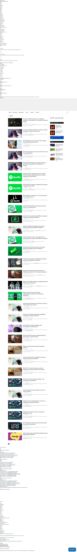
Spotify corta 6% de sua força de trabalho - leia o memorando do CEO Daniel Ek (33, 380)
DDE (0, 28)
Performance (2, 17)
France (1, 72)
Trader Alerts (2, 26)
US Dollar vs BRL (9, 85)
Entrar (1, 62)
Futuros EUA (1, 36)
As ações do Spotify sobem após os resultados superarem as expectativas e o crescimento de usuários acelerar (35, 120)
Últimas (10, 112)
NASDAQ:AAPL (37, 263)
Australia (1, 70)
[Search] (67, 112)
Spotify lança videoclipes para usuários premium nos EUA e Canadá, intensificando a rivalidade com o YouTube (34, 164)
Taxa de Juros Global (3, 44)
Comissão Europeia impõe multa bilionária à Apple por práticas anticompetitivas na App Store (35, 259)
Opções (1, 13)
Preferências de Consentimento (4, 524)
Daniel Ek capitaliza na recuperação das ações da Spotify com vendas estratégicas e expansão (34, 227)
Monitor (1, 2)
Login (8, 489)
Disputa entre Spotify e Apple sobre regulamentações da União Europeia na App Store (35, 282)
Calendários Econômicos (3, 43)
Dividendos (1, 15)
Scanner (1, 22)
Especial (37, 112)
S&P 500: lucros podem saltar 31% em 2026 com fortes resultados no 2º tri (59, 154)
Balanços (1, 14)
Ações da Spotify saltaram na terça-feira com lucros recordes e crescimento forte (34, 206)
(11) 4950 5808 (2, 64)
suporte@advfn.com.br (3, 65)
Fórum (1, 4)
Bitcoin (5, 89)
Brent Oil (6, 93)
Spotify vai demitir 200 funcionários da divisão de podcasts (34, 347)
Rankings (1, 528)
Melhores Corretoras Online (4, 522)
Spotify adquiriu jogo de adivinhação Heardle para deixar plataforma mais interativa (35, 434)
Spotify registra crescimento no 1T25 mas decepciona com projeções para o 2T (35, 196)
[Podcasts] (20, 541)
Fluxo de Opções (2, 30)
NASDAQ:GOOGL (28, 330)
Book (0, 3)
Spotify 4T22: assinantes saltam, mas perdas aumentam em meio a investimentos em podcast (34, 369)
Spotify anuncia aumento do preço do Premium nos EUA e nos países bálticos (35, 152)
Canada (1, 71)
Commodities (2, 39)
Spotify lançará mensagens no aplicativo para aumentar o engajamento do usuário (35, 185)
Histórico (1, 16)
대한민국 (1, 513)
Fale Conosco (2, 66)
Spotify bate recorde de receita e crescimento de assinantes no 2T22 (34, 412)
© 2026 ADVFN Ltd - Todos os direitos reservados (7, 537)
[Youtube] (17, 541)
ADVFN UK (1, 68)
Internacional (15, 112)
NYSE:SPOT (34, 124)
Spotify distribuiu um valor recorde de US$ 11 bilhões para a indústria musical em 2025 (34, 141)
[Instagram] (2, 541)
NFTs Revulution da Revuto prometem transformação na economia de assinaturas (35, 423)
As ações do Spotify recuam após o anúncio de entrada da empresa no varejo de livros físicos (35, 130)
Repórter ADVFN (26, 273)
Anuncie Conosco (2, 521)
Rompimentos (2, 31)
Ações (27, 112)
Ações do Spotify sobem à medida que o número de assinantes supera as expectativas (34, 358)
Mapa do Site (2, 519)
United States (2, 67)
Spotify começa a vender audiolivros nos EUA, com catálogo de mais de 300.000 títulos (34, 401)
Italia (1, 74)
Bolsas (1, 40)
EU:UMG (31, 329)
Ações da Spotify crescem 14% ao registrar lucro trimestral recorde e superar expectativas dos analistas (35, 237)
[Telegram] (14, 541)
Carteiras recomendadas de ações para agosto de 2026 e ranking (59, 145)
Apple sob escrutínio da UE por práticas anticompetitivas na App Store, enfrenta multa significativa (33, 294)
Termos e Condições (21, 535)
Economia (32, 112)
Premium (8, 62)
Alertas (1, 24)
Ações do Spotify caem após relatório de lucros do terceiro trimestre (34, 390)
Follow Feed (1, 23)
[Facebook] (10, 541)
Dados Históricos (2, 29)
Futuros (1, 35)
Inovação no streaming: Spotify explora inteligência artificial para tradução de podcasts (34, 315)
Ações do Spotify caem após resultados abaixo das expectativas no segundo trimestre (34, 336)
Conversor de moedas (3, 27)
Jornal (1, 527)
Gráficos (1, 12)
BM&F (1, 37)
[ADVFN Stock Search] (0, 1)
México (1, 75)
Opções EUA (1, 38)
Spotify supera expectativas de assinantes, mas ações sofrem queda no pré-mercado (35, 304)
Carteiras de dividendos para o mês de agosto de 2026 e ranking (59, 149)
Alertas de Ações (2, 25)
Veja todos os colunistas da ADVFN (56, 137)
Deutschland (2, 73)
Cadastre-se (1, 97)
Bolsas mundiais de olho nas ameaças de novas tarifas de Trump (59, 132)
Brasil (1, 69)
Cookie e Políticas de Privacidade (4, 539)
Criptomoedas (21, 112)
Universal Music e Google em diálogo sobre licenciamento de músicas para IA (32, 326)
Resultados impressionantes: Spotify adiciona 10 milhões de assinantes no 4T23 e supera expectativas (35, 271)
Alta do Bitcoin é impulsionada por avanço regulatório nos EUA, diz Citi (59, 159)
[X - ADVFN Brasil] (6, 541)
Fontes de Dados (2, 523)
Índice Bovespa (8, 78)
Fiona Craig (25, 143)
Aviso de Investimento (3, 540)
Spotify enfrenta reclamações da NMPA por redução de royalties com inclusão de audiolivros (35, 216)
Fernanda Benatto (26, 154)
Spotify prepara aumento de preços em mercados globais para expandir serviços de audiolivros (34, 248)
